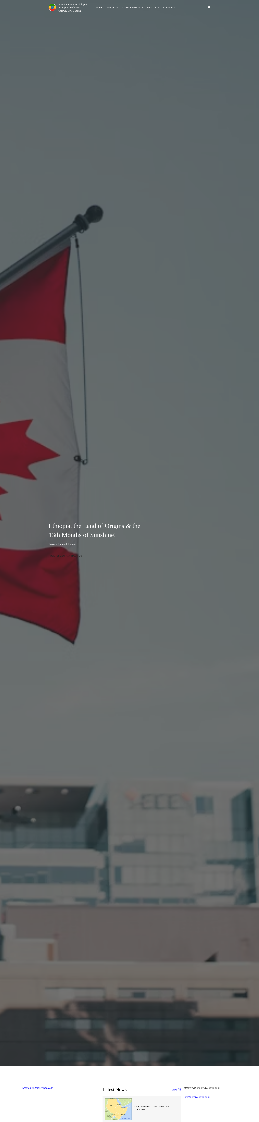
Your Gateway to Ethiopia (72, 4)
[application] (116, 7)
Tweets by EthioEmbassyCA (38, 1088)
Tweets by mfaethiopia (196, 1097)
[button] (209, 7)
